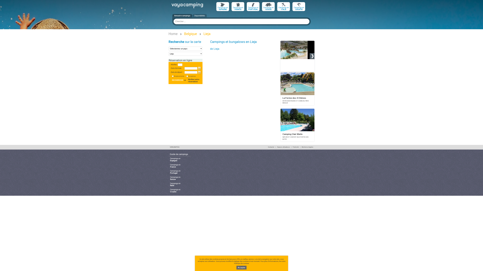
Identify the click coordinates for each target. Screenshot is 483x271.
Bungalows (192, 76)
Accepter (241, 267)
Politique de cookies (241, 263)
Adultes (174, 64)
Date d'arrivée (176, 68)
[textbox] (241, 21)
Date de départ (176, 72)
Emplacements (179, 76)
